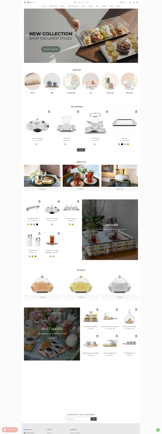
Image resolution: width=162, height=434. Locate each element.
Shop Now (110, 234)
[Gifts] (52, 83)
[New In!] (32, 83)
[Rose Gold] (42, 286)
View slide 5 (90, 60)
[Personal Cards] (71, 83)
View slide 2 (76, 60)
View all (81, 150)
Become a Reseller (75, 433)
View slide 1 (71, 60)
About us (49, 433)
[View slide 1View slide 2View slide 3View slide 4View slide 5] (81, 36)
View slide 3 (81, 60)
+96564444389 (30, 433)
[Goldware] (81, 286)
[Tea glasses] (81, 178)
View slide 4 (85, 60)
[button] (123, 2)
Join (94, 419)
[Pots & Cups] (129, 83)
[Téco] (90, 83)
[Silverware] (119, 286)
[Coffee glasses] (42, 178)
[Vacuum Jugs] (110, 83)
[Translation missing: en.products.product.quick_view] (49, 111)
